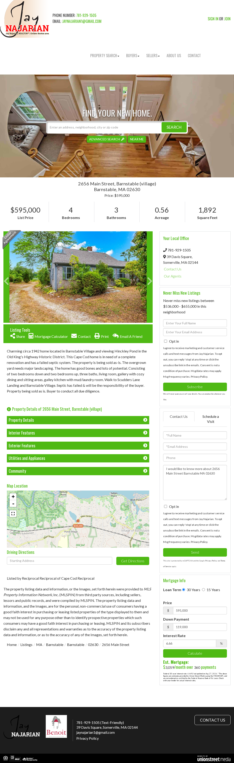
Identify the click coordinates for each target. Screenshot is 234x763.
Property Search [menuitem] (103, 55)
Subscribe (195, 386)
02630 (93, 644)
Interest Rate (174, 635)
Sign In (213, 18)
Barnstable (54, 644)
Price (167, 602)
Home (12, 644)
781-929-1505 (86, 15)
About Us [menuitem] (174, 55)
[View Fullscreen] (13, 513)
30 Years (193, 589)
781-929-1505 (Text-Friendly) (100, 722)
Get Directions (132, 561)
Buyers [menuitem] (131, 55)
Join (227, 18)
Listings (26, 644)
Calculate (195, 653)
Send (195, 552)
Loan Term (172, 589)
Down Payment (176, 619)
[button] (174, 127)
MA (39, 644)
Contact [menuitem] (194, 55)
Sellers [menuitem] (151, 55)
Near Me (137, 139)
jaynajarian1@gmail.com (81, 21)
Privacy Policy (199, 376)
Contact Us (172, 269)
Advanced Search (104, 139)
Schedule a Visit (210, 419)
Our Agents (172, 276)
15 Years (213, 589)
